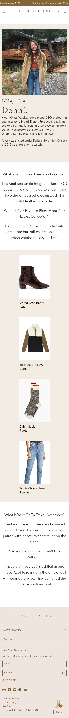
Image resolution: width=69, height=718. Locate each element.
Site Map (7, 706)
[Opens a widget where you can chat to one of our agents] (57, 712)
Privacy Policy (9, 703)
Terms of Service (10, 699)
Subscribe (9, 680)
